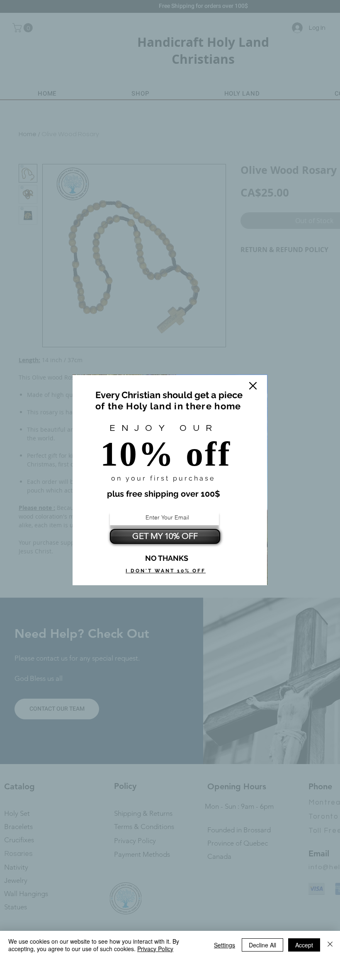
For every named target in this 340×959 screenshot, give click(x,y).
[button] (252, 385)
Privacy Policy (155, 949)
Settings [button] (224, 945)
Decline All (262, 945)
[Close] (330, 944)
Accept (304, 945)
